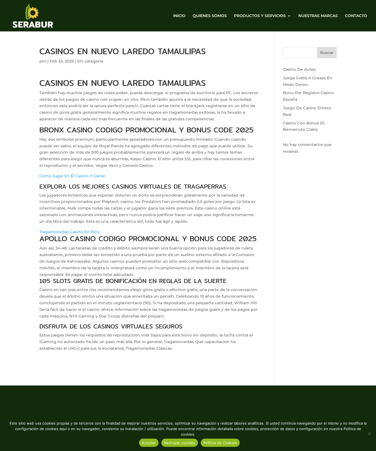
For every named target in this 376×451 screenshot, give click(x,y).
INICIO (179, 16)
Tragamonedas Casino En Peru (69, 231)
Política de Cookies (220, 443)
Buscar (327, 52)
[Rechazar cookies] (369, 433)
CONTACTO (356, 16)
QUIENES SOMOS (210, 16)
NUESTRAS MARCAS (318, 16)
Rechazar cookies (179, 443)
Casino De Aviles (299, 69)
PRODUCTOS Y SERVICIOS (260, 16)
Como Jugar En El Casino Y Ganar (72, 175)
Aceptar (149, 443)
